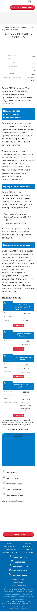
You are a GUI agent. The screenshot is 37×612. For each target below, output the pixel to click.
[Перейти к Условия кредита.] (3, 26)
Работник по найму (27, 422)
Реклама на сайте (18, 579)
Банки (2, 15)
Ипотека (12, 21)
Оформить (18, 325)
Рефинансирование (29, 15)
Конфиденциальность (18, 585)
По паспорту (28, 543)
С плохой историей (10, 549)
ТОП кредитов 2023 (18, 534)
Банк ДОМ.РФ (15, 420)
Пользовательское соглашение (23, 601)
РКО (25, 21)
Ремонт (4, 425)
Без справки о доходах (9, 552)
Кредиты (7, 15)
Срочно (9, 543)
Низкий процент (9, 546)
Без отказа (28, 549)
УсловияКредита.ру (28, 604)
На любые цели (14, 422)
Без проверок (28, 552)
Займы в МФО (20, 21)
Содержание (18, 582)
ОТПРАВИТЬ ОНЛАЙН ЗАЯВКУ (22, 7)
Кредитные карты (16, 15)
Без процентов (28, 546)
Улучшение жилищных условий (19, 425)
